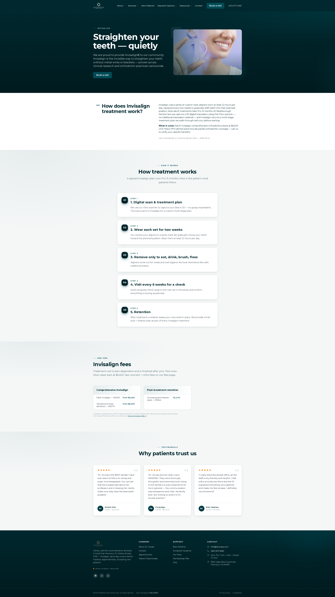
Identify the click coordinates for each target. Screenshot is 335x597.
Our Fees (177, 554)
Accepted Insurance (182, 551)
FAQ (175, 562)
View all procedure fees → (137, 416)
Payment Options (166, 6)
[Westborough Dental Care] (98, 6)
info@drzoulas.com (219, 547)
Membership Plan (181, 558)
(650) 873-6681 (235, 6)
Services (132, 6)
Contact (198, 6)
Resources (185, 6)
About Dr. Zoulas (146, 547)
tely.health (154, 593)
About (120, 6)
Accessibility (237, 593)
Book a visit (215, 5)
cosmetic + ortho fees (142, 375)
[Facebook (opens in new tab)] (95, 575)
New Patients (147, 6)
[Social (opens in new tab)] (101, 575)
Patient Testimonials (148, 558)
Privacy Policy (224, 593)
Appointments (145, 554)
